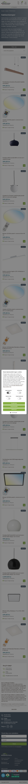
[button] (14, 413)
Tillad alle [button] (14, 403)
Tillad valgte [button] (14, 406)
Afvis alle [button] (14, 409)
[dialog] (14, 392)
